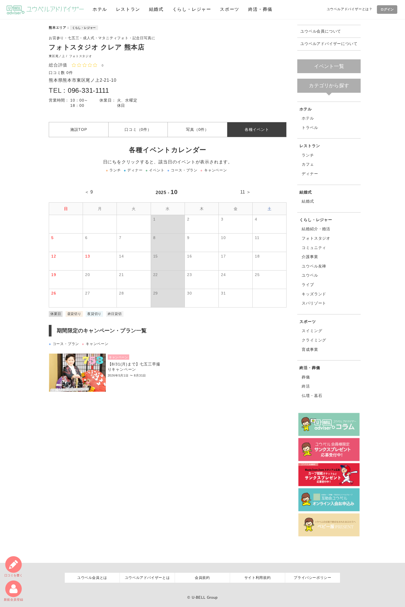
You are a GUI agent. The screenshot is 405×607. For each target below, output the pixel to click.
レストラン (128, 9)
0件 (69, 72)
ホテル (100, 9)
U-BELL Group (205, 597)
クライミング (314, 340)
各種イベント (257, 129)
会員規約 (202, 578)
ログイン (387, 9)
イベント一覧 (329, 66)
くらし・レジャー (191, 9)
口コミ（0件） (138, 129)
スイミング (312, 330)
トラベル (310, 127)
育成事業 (310, 349)
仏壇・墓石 (312, 395)
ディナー (310, 173)
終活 (306, 386)
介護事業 (310, 257)
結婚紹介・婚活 (316, 229)
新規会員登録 (13, 599)
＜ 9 (89, 192)
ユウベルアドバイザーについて (328, 44)
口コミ (13, 575)
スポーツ (229, 9)
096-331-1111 (88, 90)
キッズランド (314, 294)
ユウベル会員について (320, 31)
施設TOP (78, 129)
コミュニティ (314, 247)
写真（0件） (197, 129)
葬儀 (306, 377)
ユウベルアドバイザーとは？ (349, 9)
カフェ (308, 164)
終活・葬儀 (260, 9)
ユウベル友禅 (314, 266)
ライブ (308, 284)
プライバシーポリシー (312, 578)
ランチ (308, 155)
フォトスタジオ (316, 238)
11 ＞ (245, 192)
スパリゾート (314, 303)
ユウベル (310, 275)
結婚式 (156, 9)
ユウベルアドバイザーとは (147, 578)
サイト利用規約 (257, 578)
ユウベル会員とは (92, 578)
